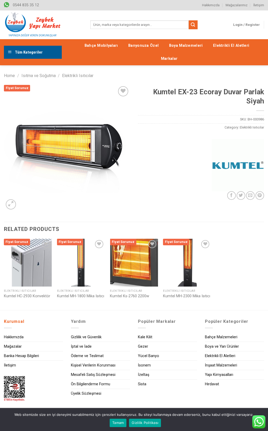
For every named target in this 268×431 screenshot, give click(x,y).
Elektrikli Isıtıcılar (77, 75)
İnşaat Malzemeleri (221, 365)
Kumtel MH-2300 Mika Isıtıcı (186, 296)
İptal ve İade (81, 346)
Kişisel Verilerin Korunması (93, 365)
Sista (142, 384)
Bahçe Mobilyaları (101, 45)
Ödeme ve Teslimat (87, 356)
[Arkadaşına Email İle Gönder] (250, 195)
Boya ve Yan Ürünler (222, 346)
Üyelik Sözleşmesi (86, 393)
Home (9, 75)
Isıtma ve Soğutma (38, 75)
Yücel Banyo (148, 356)
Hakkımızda (211, 5)
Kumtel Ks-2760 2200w (129, 296)
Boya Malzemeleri (186, 45)
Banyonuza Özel (143, 45)
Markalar (169, 58)
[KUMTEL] (238, 164)
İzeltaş (143, 374)
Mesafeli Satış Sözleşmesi (93, 374)
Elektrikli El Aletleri (231, 45)
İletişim (258, 5)
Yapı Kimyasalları (219, 374)
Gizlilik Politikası (145, 423)
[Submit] (193, 24)
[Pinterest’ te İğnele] (259, 195)
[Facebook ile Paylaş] (231, 195)
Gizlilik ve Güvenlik (86, 337)
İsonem (144, 365)
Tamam (118, 423)
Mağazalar (13, 346)
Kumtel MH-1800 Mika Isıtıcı (80, 296)
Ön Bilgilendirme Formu (90, 384)
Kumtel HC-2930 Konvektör (27, 296)
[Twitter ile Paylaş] (241, 195)
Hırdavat (212, 384)
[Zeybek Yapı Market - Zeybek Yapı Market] (33, 25)
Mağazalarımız (237, 5)
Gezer (143, 346)
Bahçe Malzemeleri (221, 337)
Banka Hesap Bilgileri (21, 356)
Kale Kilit (145, 337)
